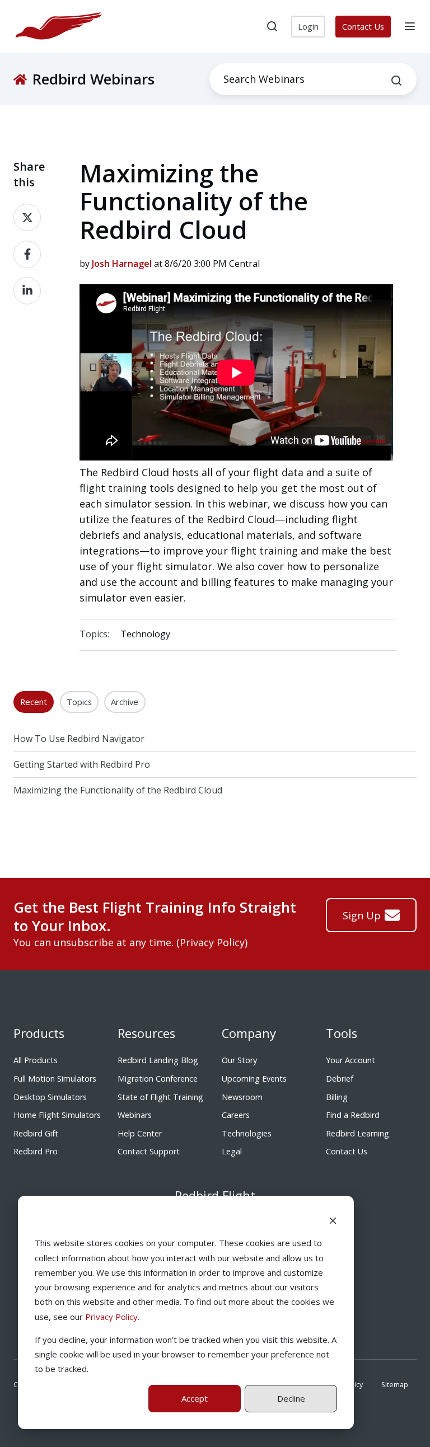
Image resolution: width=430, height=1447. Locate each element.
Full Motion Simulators (54, 1078)
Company (249, 1033)
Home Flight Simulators (57, 1115)
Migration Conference (158, 1078)
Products (38, 1033)
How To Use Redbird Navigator (78, 738)
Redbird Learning (357, 1133)
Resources (146, 1033)
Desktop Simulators (50, 1097)
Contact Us (363, 26)
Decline (291, 1398)
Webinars (135, 1115)
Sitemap (394, 1384)
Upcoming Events (254, 1078)
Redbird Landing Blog (158, 1060)
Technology (145, 634)
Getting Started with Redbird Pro (81, 764)
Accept (194, 1398)
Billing (337, 1097)
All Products (35, 1060)
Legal (232, 1151)
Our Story (239, 1060)
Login (308, 26)
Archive (124, 701)
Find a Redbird (353, 1115)
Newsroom (242, 1097)
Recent (33, 701)
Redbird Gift (35, 1133)
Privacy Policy (111, 1316)
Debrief (339, 1078)
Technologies (247, 1133)
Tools (341, 1033)
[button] (272, 26)
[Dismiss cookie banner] (333, 1220)
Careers (236, 1115)
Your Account (350, 1060)
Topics (79, 701)
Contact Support (149, 1151)
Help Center (140, 1133)
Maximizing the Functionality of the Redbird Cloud (117, 790)
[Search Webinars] (396, 80)
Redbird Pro (35, 1151)
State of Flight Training (160, 1097)
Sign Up (362, 915)
